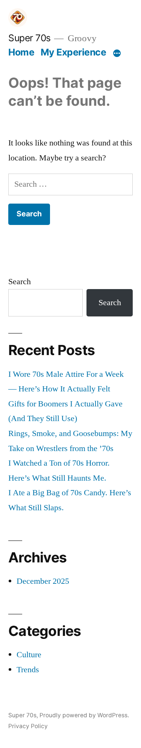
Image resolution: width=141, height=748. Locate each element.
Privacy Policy (28, 726)
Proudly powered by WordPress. (84, 715)
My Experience (73, 52)
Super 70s (29, 37)
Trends (28, 669)
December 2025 (43, 581)
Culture (29, 654)
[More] (116, 53)
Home (21, 52)
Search (19, 281)
